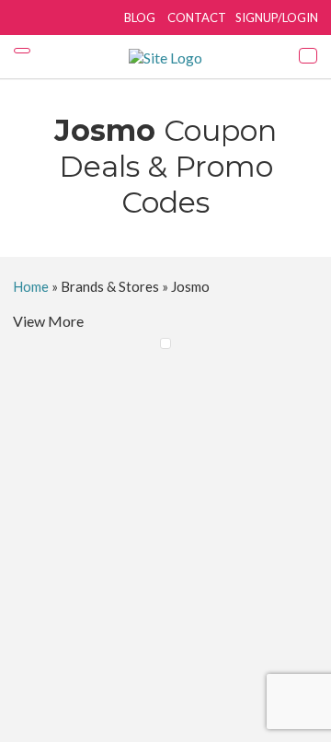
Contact (196, 17)
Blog (139, 17)
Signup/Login (276, 17)
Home (31, 286)
